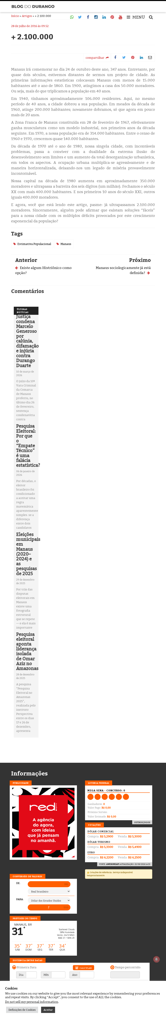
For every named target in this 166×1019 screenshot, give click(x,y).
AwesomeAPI (112, 864)
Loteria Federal (98, 783)
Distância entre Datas (28, 960)
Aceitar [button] (48, 1010)
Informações (29, 773)
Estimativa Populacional (34, 244)
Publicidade (21, 783)
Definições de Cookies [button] (22, 1010)
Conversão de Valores (27, 876)
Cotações (94, 824)
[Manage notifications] (156, 959)
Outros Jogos (142, 822)
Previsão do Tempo (25, 918)
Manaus (66, 244)
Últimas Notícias (23, 311)
